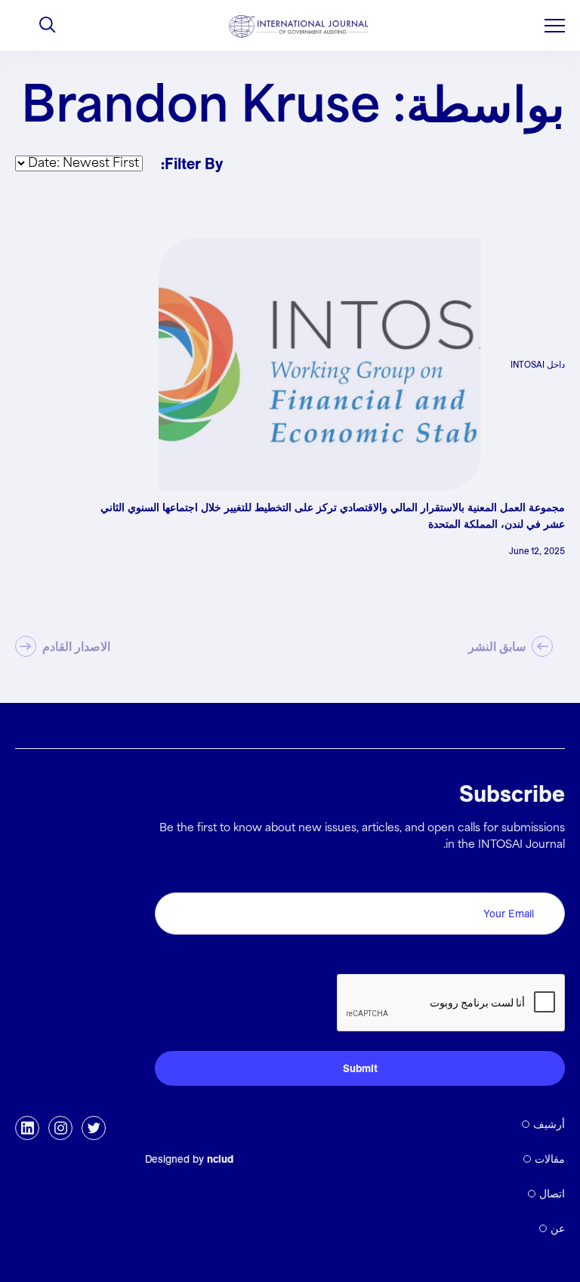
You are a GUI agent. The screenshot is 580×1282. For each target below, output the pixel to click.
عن (558, 1228)
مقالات (550, 1159)
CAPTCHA (529, 957)
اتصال (552, 1193)
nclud (220, 1159)
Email (545, 875)
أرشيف (549, 1124)
